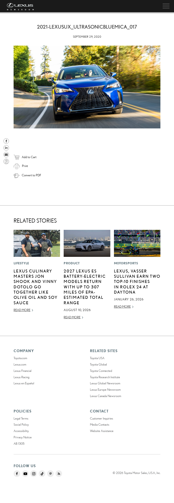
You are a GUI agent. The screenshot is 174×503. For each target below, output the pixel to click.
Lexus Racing (21, 377)
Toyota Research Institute (105, 377)
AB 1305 (19, 443)
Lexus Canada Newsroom (105, 396)
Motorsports (126, 263)
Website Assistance (102, 431)
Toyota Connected (101, 371)
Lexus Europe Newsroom (105, 389)
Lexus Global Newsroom (105, 383)
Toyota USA (97, 358)
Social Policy (21, 424)
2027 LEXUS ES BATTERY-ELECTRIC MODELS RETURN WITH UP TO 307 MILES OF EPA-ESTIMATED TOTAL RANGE (85, 287)
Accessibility (21, 431)
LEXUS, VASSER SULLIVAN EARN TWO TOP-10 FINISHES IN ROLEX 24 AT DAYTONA (137, 281)
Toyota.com (20, 358)
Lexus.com (20, 364)
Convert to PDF (31, 175)
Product (72, 263)
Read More (22, 310)
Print (25, 166)
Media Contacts (99, 424)
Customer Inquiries (101, 418)
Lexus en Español (24, 383)
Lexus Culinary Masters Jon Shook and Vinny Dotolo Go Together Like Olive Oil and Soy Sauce (36, 287)
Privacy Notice (23, 437)
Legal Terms (21, 418)
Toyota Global (98, 364)
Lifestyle (21, 263)
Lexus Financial (22, 371)
